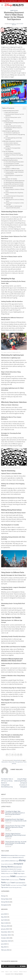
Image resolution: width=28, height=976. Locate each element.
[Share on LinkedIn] (21, 755)
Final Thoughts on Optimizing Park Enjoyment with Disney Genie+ (14, 206)
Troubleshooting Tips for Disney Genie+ (15, 196)
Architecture (9, 857)
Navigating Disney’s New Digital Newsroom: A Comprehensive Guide (15, 820)
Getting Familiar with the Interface (13, 126)
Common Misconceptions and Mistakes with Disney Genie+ (13, 186)
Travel (12, 882)
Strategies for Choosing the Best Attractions (13, 148)
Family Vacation (17, 871)
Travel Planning (19, 885)
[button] (2, 5)
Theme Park (5, 879)
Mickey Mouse (4, 876)
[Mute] (21, 966)
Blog (11, 971)
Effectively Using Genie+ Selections (12, 141)
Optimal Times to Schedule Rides (13, 153)
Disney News (5, 899)
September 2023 (6, 941)
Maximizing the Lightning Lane (11, 131)
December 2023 (5, 932)
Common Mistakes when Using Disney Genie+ (14, 193)
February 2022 (5, 950)
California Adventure (10, 860)
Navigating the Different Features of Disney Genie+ (14, 128)
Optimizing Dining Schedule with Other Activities (14, 166)
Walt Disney (19, 887)
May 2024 (4, 917)
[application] (14, 966)
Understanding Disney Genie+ (11, 110)
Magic (16, 873)
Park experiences (19, 762)
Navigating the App (8, 121)
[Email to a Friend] (15, 755)
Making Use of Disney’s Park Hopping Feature (14, 155)
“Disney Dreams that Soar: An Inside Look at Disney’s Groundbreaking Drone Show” (15, 843)
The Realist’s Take (8, 198)
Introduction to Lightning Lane (13, 132)
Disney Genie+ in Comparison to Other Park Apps (15, 203)
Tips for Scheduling (8, 151)
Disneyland (4, 905)
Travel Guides (13, 885)
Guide (23, 871)
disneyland (18, 863)
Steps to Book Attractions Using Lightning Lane (15, 135)
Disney (3, 896)
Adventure (4, 855)
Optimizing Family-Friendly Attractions (14, 182)
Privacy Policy (23, 971)
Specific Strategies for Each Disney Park (14, 170)
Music (8, 876)
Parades (17, 876)
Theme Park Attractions (14, 879)
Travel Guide (5, 885)
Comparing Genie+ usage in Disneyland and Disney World (14, 172)
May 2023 (4, 947)
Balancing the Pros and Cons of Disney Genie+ (15, 200)
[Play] (3, 966)
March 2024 (4, 923)
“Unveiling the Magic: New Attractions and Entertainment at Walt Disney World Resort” (15, 813)
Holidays (7, 873)
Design (17, 860)
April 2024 (4, 920)
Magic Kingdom (21, 873)
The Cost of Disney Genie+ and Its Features (13, 118)
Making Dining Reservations (10, 160)
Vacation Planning (12, 887)
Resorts (24, 876)
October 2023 (5, 938)
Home (2, 971)
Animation (4, 857)
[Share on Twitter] (12, 755)
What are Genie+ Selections (12, 143)
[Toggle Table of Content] (23, 108)
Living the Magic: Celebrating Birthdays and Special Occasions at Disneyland (20, 783)
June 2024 (4, 914)
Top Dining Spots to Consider (12, 163)
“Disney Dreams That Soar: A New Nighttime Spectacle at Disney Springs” (15, 827)
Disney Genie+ (5, 762)
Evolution (19, 869)
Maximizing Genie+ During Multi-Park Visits (14, 176)
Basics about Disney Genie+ (12, 112)
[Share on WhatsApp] (7, 755)
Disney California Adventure (7, 864)
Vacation (6, 887)
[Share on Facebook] (9, 755)
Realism (21, 876)
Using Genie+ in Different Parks (11, 168)
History (3, 873)
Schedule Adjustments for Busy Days (14, 158)
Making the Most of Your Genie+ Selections (13, 145)
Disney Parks (11, 762)
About (7, 971)
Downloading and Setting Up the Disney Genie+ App (15, 123)
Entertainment (17, 867)
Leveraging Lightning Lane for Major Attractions (14, 138)
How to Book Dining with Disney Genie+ (15, 161)
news (13, 876)
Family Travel (10, 871)
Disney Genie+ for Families (10, 179)
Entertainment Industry (7, 869)
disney (22, 860)
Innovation (11, 873)
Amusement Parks (13, 855)
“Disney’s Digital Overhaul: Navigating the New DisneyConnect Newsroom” (15, 835)
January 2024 (5, 929)
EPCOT (15, 869)
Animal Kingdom (21, 855)
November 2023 (5, 935)
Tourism (8, 882)
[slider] (24, 966)
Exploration (4, 871)
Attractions (15, 857)
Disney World (14, 10)
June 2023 (4, 944)
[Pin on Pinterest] (18, 755)
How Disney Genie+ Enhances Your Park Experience (15, 114)
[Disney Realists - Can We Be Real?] (14, 5)
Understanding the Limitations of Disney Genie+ (15, 190)
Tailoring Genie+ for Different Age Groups (15, 180)
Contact (15, 971)
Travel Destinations (20, 882)
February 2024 (5, 926)
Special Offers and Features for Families (15, 184)
